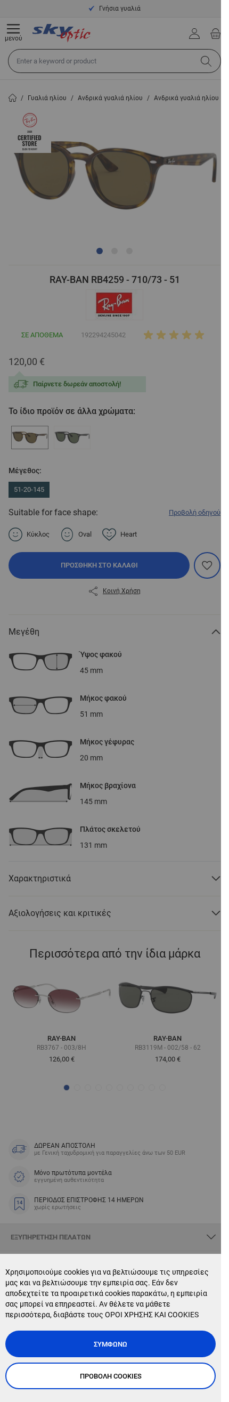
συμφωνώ (110, 1344)
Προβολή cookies (111, 1376)
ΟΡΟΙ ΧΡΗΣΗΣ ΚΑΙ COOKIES (152, 1314)
